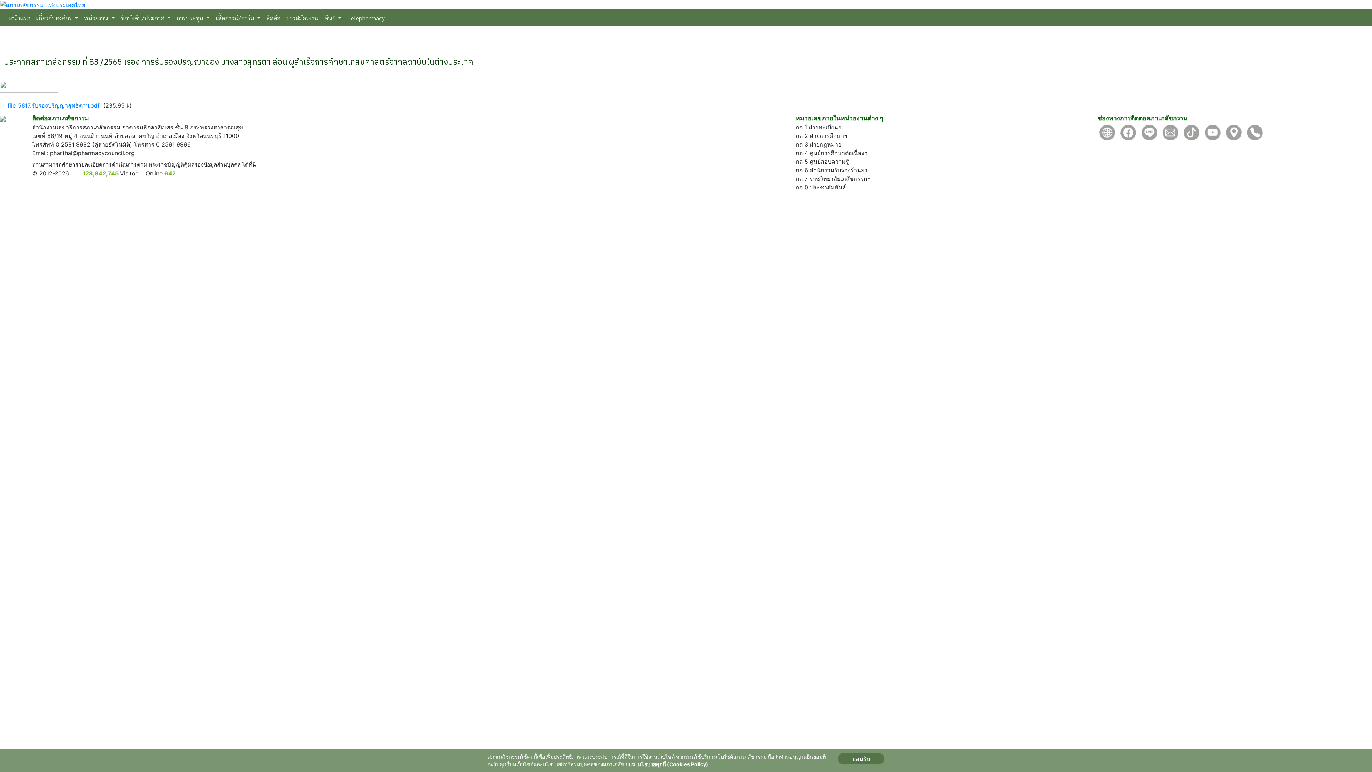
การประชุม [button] (190, 18)
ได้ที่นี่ (249, 164)
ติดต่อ (273, 18)
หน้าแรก (21, 17)
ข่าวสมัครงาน (302, 18)
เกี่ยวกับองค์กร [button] (54, 18)
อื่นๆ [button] (330, 18)
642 (170, 173)
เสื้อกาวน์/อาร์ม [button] (235, 18)
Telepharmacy (366, 18)
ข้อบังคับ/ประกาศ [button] (143, 18)
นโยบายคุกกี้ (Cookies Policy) (673, 764)
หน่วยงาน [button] (97, 18)
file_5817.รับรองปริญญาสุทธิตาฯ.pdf (54, 105)
